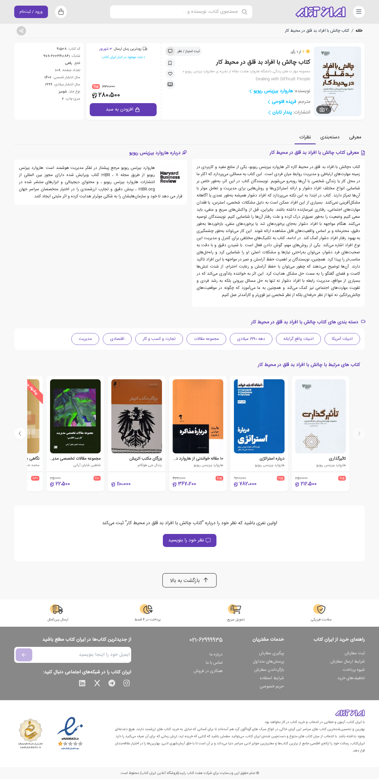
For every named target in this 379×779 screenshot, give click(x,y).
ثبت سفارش (355, 653)
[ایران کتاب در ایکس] (97, 684)
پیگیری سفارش (271, 653)
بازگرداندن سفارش (269, 670)
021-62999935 (206, 640)
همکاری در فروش (208, 671)
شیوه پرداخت (354, 670)
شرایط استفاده (272, 678)
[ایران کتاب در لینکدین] (82, 684)
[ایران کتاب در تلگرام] (111, 684)
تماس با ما (214, 662)
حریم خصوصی (272, 686)
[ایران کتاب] (321, 12)
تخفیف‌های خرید (351, 678)
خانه (359, 30)
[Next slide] (20, 433)
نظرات (305, 137)
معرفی (355, 137)
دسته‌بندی (330, 137)
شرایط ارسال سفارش (347, 661)
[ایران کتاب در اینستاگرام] (126, 684)
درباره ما (216, 654)
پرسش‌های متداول (268, 661)
